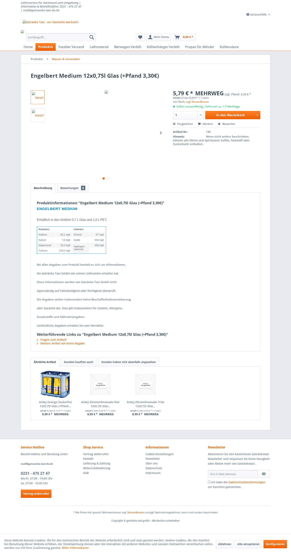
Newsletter (153, 458)
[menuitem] (61, 37)
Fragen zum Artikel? (53, 339)
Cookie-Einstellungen (160, 454)
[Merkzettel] (140, 37)
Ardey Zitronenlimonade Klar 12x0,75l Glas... (100, 404)
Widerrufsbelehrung (96, 468)
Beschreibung (43, 188)
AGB (86, 473)
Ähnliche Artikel (45, 362)
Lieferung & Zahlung (96, 463)
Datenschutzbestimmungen (246, 482)
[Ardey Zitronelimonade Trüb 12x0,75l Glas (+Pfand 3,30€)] (145, 384)
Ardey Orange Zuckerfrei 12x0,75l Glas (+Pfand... (55, 404)
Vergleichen (184, 124)
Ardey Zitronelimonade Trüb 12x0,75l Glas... (145, 404)
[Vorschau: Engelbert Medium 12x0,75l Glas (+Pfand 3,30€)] (38, 97)
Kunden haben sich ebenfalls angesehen (128, 362)
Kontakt (88, 458)
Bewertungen (72, 188)
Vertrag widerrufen (36, 493)
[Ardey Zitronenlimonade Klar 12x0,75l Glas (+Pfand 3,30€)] (100, 384)
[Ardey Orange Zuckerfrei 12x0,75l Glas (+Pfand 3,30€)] (55, 384)
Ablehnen (224, 544)
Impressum (153, 473)
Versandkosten (136, 512)
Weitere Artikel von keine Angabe (62, 343)
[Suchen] (91, 37)
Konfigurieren (275, 544)
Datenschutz (154, 468)
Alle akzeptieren (248, 544)
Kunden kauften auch (78, 362)
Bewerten (228, 124)
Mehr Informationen (75, 548)
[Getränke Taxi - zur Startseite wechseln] (50, 25)
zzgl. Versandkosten (197, 101)
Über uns (152, 463)
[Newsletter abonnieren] (264, 474)
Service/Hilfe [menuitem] (258, 14)
